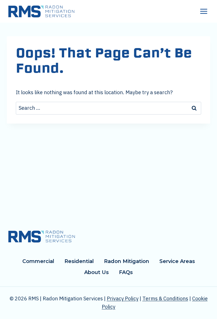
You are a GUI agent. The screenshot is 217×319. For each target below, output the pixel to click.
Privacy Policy (122, 298)
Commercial (38, 261)
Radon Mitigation (126, 261)
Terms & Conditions (165, 298)
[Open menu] (203, 11)
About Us (96, 272)
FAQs (126, 272)
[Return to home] (41, 236)
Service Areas (177, 261)
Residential (79, 261)
